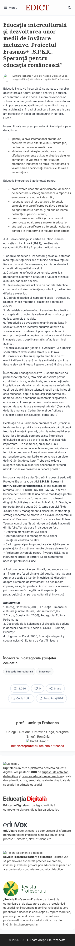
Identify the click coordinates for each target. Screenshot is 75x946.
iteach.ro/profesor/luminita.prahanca (37, 746)
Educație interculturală (19, 671)
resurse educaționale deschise (42, 776)
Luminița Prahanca (21, 75)
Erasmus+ (45, 671)
